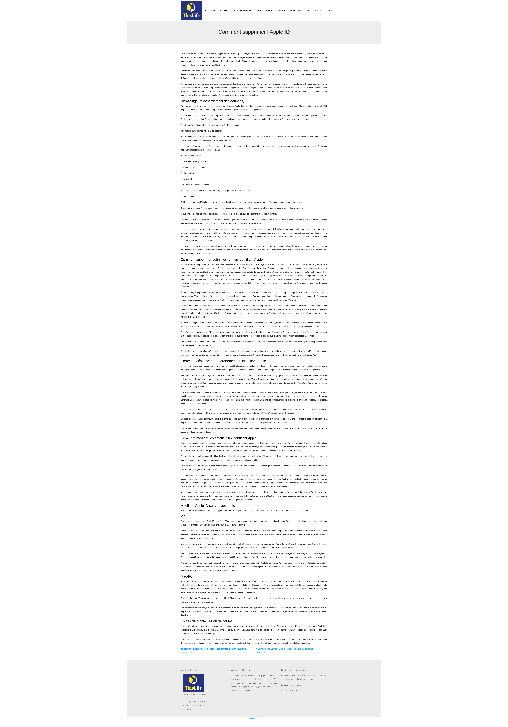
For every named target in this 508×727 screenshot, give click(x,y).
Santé (258, 10)
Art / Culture (210, 10)
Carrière (281, 10)
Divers (329, 10)
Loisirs (318, 10)
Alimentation (295, 10)
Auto (308, 10)
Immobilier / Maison (242, 10)
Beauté (269, 10)
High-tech (224, 10)
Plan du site (254, 718)
